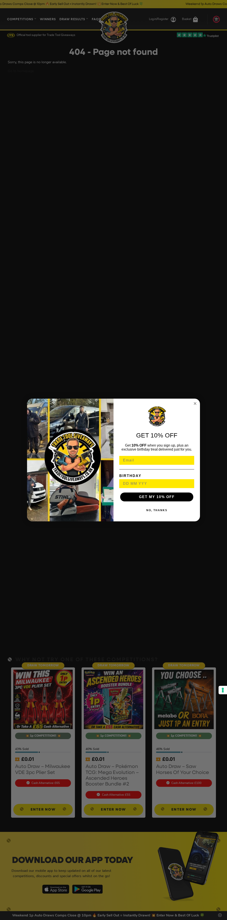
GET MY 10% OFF (157, 497)
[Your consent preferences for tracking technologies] (223, 690)
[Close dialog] (195, 403)
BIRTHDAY (130, 476)
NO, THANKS (156, 510)
